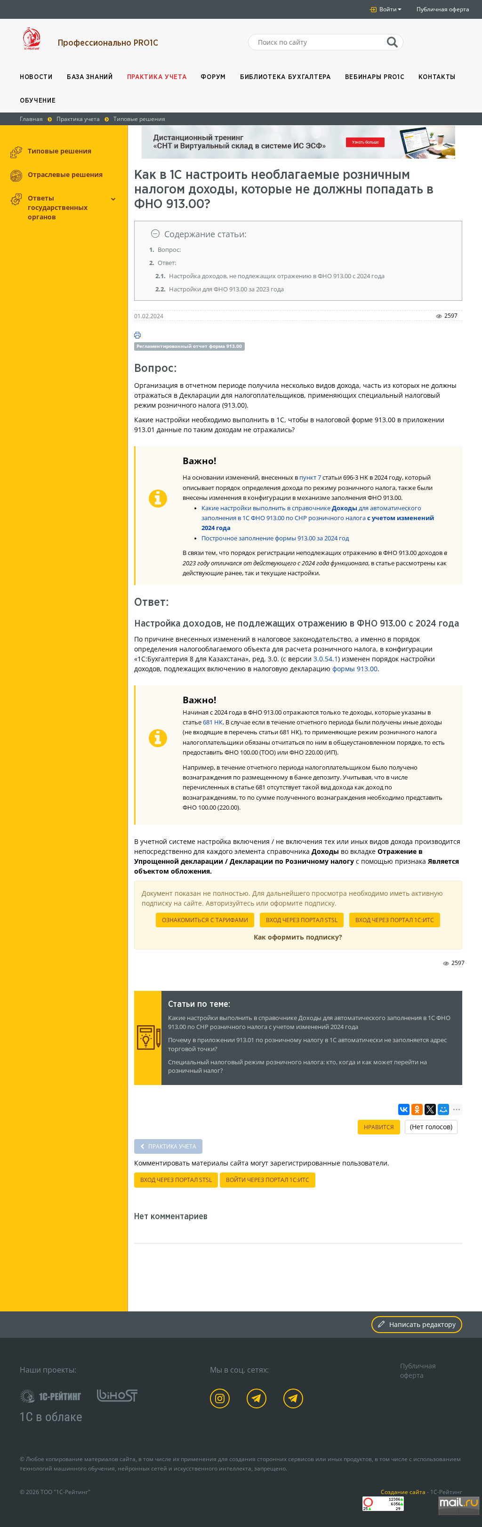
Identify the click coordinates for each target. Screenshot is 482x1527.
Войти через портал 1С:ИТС (267, 1180)
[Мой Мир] (443, 1109)
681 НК (213, 722)
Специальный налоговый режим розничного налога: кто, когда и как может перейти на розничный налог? (297, 1066)
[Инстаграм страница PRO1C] (221, 1400)
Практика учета (157, 77)
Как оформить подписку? (298, 936)
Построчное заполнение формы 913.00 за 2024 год (275, 538)
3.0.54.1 (325, 658)
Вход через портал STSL (301, 920)
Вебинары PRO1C (375, 77)
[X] (430, 1109)
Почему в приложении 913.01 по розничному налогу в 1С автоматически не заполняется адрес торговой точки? (307, 1044)
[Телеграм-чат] (294, 1400)
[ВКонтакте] (404, 1109)
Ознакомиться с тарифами (205, 920)
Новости (36, 77)
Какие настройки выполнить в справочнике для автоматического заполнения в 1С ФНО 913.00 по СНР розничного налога (317, 518)
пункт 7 (310, 478)
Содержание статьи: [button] (205, 234)
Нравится (379, 1127)
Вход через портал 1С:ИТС (394, 920)
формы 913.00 (355, 668)
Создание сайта (403, 1491)
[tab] (298, 234)
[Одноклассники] (417, 1109)
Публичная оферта (443, 9)
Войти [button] (387, 9)
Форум (213, 77)
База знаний (90, 77)
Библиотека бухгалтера (285, 77)
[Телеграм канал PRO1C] (258, 1400)
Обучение (38, 101)
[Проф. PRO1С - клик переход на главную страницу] (32, 38)
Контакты (437, 77)
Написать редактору (422, 1324)
